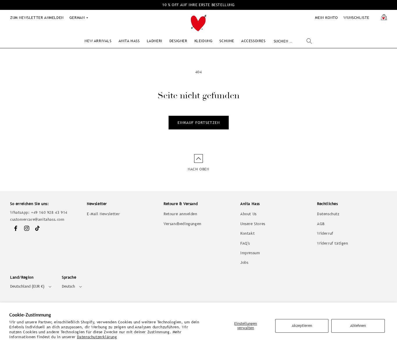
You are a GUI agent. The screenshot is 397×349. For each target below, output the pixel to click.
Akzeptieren (302, 325)
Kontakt (247, 233)
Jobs (244, 262)
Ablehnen (358, 325)
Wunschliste (356, 17)
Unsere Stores (252, 224)
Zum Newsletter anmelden (37, 17)
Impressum (250, 253)
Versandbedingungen (182, 224)
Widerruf (325, 233)
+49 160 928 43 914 (49, 212)
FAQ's (245, 243)
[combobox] (292, 41)
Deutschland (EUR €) (27, 286)
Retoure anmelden (180, 214)
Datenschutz (328, 214)
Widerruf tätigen (332, 243)
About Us (248, 214)
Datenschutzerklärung (97, 337)
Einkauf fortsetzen (199, 122)
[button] (98, 41)
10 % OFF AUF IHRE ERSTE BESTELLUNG (198, 5)
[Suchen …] (309, 41)
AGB (321, 224)
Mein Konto (326, 17)
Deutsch (68, 286)
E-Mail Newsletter (103, 214)
